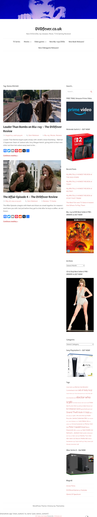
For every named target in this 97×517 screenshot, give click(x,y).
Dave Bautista (71, 398)
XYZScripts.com (58, 516)
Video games (39, 42)
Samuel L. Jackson (74, 433)
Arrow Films (70, 486)
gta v (76, 415)
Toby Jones (88, 441)
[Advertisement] (48, 67)
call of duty (85, 390)
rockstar (79, 430)
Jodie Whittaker (73, 421)
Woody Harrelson (72, 444)
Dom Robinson (34, 135)
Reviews (59, 135)
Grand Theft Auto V (77, 412)
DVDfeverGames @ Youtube (76, 490)
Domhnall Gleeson (78, 402)
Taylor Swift (79, 441)
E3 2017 (72, 406)
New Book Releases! (76, 42)
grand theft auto (86, 409)
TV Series (16, 42)
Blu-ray (47, 135)
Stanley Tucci (85, 436)
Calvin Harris (70, 393)
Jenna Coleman (79, 418)
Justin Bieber (83, 421)
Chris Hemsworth (80, 393)
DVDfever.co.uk (48, 28)
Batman (78, 387)
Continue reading (10, 155)
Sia (70, 436)
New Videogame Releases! (48, 48)
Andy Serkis (70, 387)
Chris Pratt (88, 393)
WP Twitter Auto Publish (41, 516)
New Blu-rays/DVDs (57, 42)
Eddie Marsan (87, 406)
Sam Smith (88, 430)
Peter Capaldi (77, 427)
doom (86, 402)
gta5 (71, 415)
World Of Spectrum (73, 494)
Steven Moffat (82, 438)
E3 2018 (80, 406)
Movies (26, 42)
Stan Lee (76, 436)
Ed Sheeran (73, 409)
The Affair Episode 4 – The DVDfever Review (30, 197)
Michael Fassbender (78, 424)
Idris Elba (83, 415)
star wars (70, 438)
